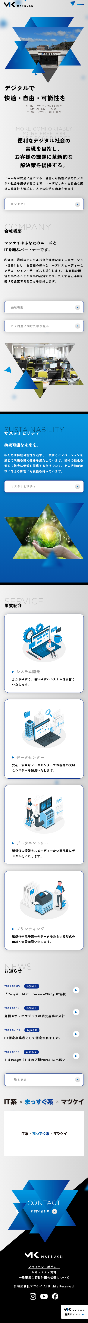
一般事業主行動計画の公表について (44, 1277)
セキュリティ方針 (44, 1272)
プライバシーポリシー (44, 1267)
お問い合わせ (40, 1211)
